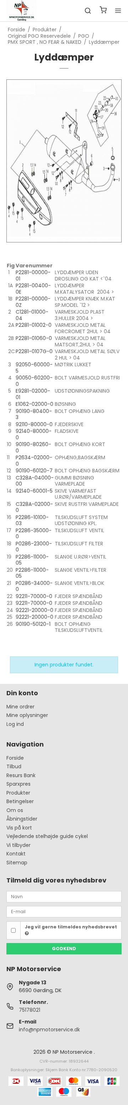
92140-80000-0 (34, 434)
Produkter (18, 792)
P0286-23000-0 (34, 547)
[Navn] (64, 896)
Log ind (15, 724)
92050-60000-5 (34, 368)
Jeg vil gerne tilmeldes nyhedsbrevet (71, 927)
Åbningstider (21, 818)
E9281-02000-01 (33, 394)
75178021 (29, 1010)
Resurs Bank (21, 775)
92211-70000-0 (34, 596)
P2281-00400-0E (33, 288)
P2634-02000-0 (34, 460)
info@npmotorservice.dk (49, 1029)
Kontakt (16, 853)
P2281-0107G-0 (34, 351)
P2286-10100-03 (32, 520)
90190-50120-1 (33, 624)
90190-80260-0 (33, 447)
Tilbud (13, 766)
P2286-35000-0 (34, 533)
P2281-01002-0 (34, 325)
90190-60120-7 (34, 470)
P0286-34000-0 (34, 586)
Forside (15, 757)
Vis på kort (19, 827)
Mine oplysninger (27, 715)
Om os (14, 810)
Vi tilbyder (18, 845)
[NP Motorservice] (21, 10)
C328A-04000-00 (35, 481)
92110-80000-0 (34, 424)
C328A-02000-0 (34, 507)
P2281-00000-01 (33, 275)
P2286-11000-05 (32, 560)
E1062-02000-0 (34, 404)
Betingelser (20, 801)
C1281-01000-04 (32, 315)
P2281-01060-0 (34, 338)
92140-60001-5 (34, 490)
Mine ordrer (20, 706)
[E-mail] (64, 911)
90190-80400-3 (34, 414)
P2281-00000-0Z (33, 302)
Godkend (64, 949)
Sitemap (16, 862)
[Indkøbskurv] (103, 10)
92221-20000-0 (34, 610)
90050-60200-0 (34, 381)
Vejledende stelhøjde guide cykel (47, 836)
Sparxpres (18, 783)
